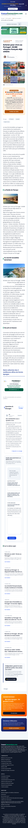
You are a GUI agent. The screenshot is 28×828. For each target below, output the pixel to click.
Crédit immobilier (4, 786)
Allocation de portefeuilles (6, 785)
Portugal (5, 689)
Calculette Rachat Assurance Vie (8, 779)
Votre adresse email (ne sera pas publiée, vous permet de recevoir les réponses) (13, 494)
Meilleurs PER (4, 766)
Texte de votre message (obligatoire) (13, 505)
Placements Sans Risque (6, 761)
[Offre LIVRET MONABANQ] (16, 381)
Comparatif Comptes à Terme (7, 765)
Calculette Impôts (4, 778)
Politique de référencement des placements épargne (12, 798)
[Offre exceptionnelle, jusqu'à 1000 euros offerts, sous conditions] (14, 31)
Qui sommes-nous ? (5, 796)
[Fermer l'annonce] (19, 24)
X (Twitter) (11, 119)
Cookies (2, 808)
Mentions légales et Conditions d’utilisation (10, 792)
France (12, 13)
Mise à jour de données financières (8, 806)
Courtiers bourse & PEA (6, 768)
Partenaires (3, 794)
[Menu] (26, 14)
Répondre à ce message (17, 451)
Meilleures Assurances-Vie (6, 757)
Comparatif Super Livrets (6, 763)
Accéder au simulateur (14, 728)
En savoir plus (14, 713)
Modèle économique (5, 804)
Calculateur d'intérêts (5, 776)
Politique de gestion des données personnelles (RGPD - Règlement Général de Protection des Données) (12, 802)
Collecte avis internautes (6, 799)
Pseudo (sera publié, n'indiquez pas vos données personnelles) (13, 484)
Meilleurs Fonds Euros (5, 759)
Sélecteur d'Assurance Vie (6, 781)
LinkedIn (17, 119)
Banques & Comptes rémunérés (8, 770)
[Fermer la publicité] (26, 5)
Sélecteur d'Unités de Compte (7, 783)
